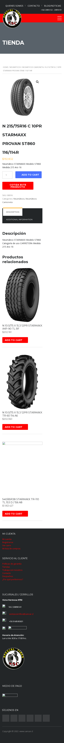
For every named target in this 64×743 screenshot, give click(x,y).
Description (12, 212)
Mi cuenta (6, 539)
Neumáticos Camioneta (33, 67)
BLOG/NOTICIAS (52, 5)
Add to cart (30, 174)
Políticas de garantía (11, 563)
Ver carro (6, 545)
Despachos (7, 576)
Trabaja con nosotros (12, 570)
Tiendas (6, 566)
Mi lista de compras (11, 548)
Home (5, 67)
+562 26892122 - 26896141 (51, 10)
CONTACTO (34, 5)
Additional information (19, 219)
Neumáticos (15, 67)
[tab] (12, 212)
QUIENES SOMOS (14, 5)
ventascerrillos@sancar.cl (21, 614)
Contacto (6, 573)
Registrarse (7, 542)
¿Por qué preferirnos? (12, 579)
